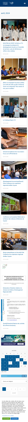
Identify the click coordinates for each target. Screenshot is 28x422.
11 (13, 359)
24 (10, 366)
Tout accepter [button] (6, 418)
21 (25, 363)
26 (17, 366)
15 (3, 363)
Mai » (5, 371)
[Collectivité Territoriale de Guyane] (8, 3)
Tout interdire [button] (14, 418)
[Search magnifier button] (25, 376)
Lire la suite (5, 54)
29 (3, 369)
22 (3, 366)
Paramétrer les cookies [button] (8, 415)
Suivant (14, 393)
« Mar (2, 371)
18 (13, 363)
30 (6, 369)
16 (6, 363)
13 (21, 359)
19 (17, 363)
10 (10, 359)
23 (6, 366)
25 (13, 366)
